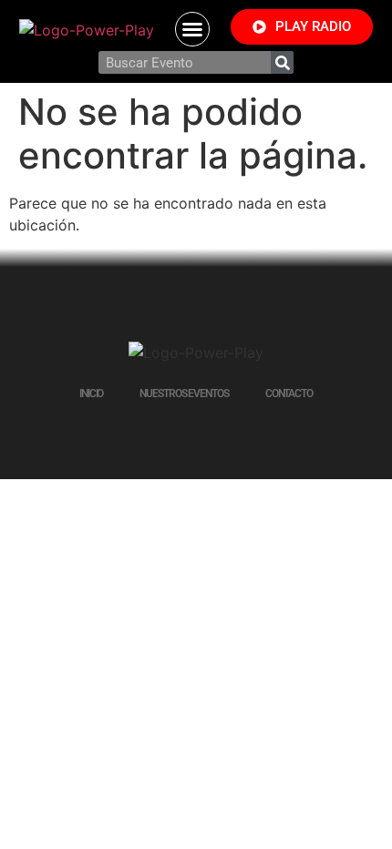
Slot (183, 435)
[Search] (282, 62)
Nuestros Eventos (183, 393)
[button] (192, 29)
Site (212, 435)
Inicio (91, 393)
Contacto (289, 393)
